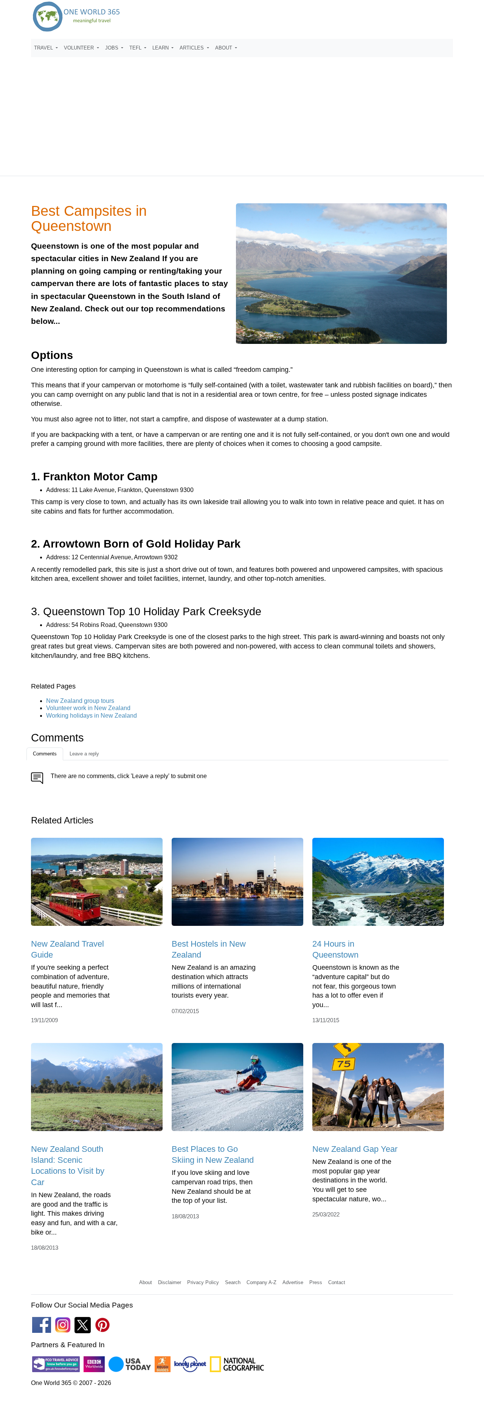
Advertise (292, 1282)
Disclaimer (169, 1282)
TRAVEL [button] (44, 48)
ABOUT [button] (224, 48)
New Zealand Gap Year (354, 1149)
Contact (336, 1282)
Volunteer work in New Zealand (88, 708)
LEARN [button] (161, 48)
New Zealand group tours (80, 701)
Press (315, 1282)
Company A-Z (261, 1282)
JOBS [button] (112, 48)
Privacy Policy (203, 1282)
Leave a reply (84, 754)
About (145, 1282)
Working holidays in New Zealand (91, 715)
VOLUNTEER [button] (79, 48)
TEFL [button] (136, 48)
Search (232, 1282)
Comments (45, 754)
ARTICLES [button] (192, 48)
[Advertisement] (242, 113)
